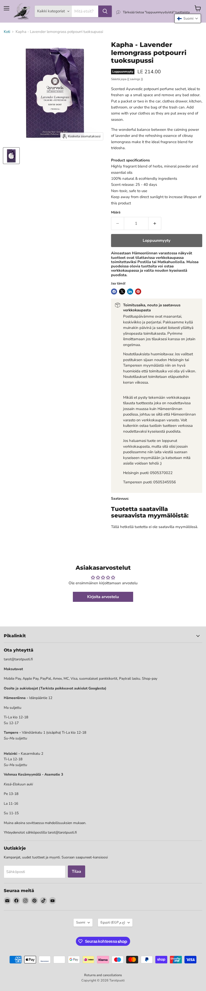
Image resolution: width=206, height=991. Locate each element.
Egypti (112, 922)
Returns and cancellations (103, 975)
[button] (188, 18)
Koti (7, 32)
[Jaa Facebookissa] (114, 291)
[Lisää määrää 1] (154, 223)
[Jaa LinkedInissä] (130, 291)
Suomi (80, 922)
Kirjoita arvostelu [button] (103, 597)
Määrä (115, 212)
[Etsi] (105, 11)
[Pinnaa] (138, 291)
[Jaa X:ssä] (122, 291)
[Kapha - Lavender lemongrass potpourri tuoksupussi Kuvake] (11, 156)
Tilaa (76, 871)
